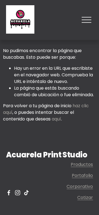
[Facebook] (9, 192)
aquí (56, 119)
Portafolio (82, 175)
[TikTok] (26, 192)
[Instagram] (17, 192)
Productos (82, 164)
